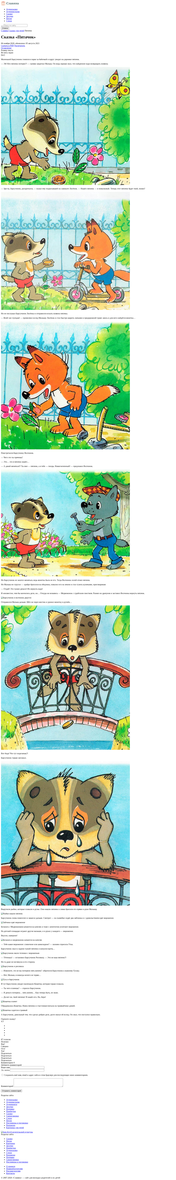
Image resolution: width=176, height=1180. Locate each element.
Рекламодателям (13, 1171)
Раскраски (10, 1125)
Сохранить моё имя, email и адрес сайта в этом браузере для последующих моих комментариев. (46, 1075)
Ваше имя (5, 1067)
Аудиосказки (12, 9)
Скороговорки (12, 1116)
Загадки (9, 16)
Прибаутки (11, 1111)
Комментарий (7, 1086)
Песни (9, 18)
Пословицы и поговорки (17, 1123)
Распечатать (19, 46)
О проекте (10, 1166)
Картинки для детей (15, 1128)
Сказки (9, 14)
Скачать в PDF (7, 46)
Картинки (10, 1143)
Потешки (10, 1109)
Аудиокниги (11, 1104)
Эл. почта (5, 1070)
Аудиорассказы (13, 11)
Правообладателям (14, 1169)
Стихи (9, 21)
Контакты (10, 1173)
